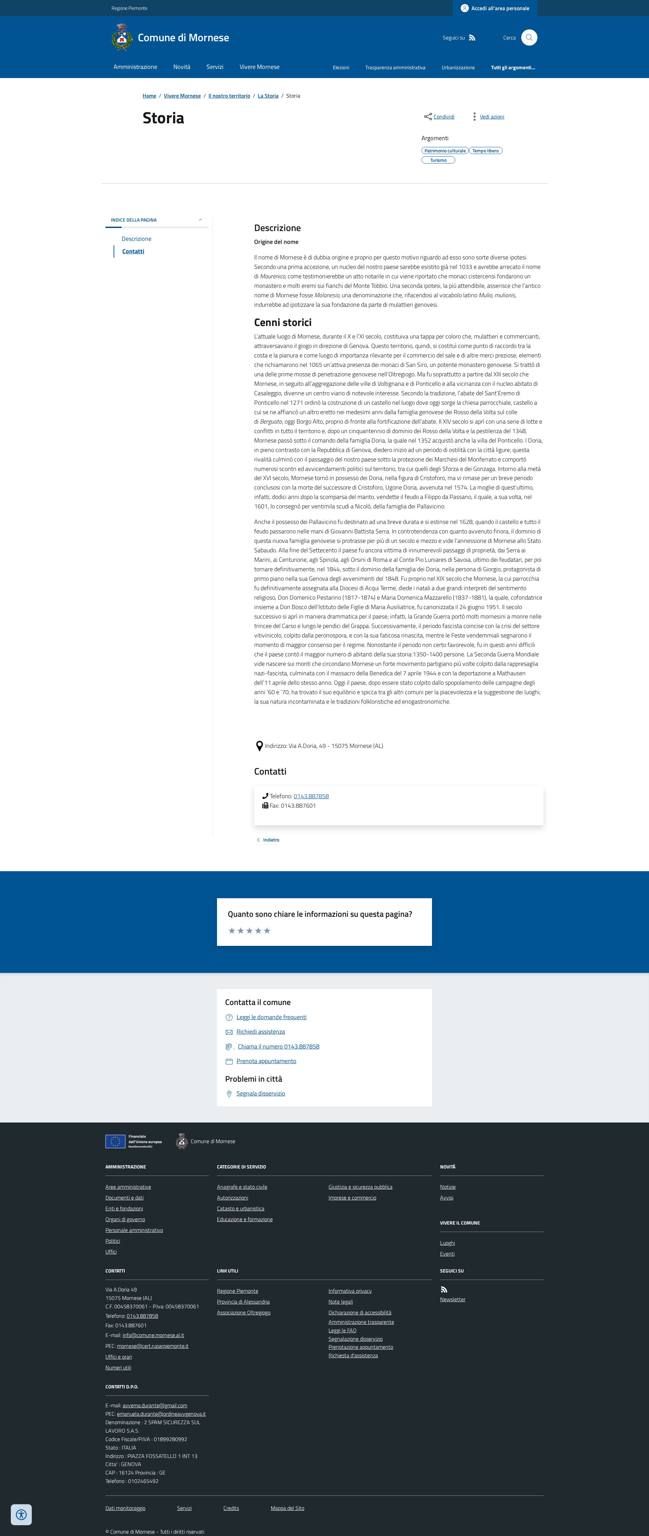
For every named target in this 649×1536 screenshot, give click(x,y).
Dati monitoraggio (125, 1508)
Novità (181, 66)
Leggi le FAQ (343, 1330)
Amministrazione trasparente (361, 1322)
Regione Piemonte (129, 7)
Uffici (111, 1252)
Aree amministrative (128, 1187)
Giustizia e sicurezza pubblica (360, 1187)
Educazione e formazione (245, 1219)
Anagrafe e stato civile (242, 1187)
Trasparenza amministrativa (395, 67)
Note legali (341, 1302)
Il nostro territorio (229, 96)
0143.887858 (311, 796)
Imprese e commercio (352, 1197)
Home (149, 96)
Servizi (215, 66)
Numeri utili (118, 1367)
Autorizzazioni (232, 1197)
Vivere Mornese (260, 66)
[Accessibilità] (21, 1514)
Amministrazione (135, 66)
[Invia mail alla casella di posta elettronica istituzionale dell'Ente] (153, 1335)
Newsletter (452, 1299)
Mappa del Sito (287, 1508)
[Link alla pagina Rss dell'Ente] (444, 1289)
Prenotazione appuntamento (361, 1347)
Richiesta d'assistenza (353, 1355)
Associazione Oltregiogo (243, 1312)
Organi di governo (125, 1219)
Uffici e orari (118, 1357)
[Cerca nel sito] (526, 37)
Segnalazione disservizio (356, 1339)
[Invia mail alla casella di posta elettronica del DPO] (155, 1405)
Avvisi (446, 1197)
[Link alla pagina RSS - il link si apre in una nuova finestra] (472, 37)
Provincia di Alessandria (243, 1302)
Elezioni (341, 67)
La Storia (268, 96)
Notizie (448, 1187)
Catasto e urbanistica (240, 1208)
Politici (112, 1241)
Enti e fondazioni (124, 1208)
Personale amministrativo (134, 1230)
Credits (231, 1508)
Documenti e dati (124, 1197)
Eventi (447, 1254)
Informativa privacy (350, 1291)
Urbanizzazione (458, 67)
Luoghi (447, 1243)
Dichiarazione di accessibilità (360, 1312)
